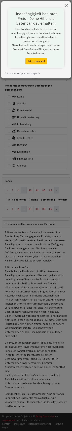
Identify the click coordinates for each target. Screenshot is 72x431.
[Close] (67, 5)
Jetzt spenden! (36, 61)
